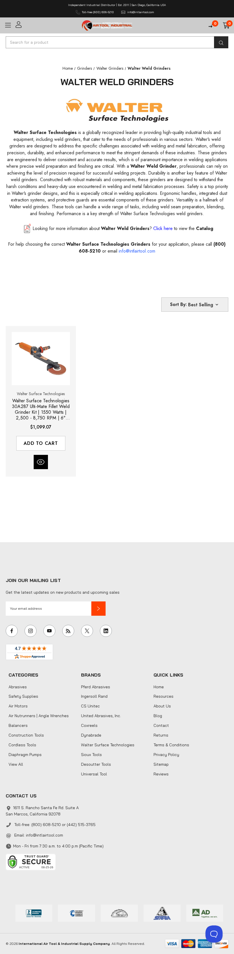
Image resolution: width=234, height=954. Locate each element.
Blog (158, 715)
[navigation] (67, 68)
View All (16, 764)
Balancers (18, 725)
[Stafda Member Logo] (162, 912)
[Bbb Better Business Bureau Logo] (34, 912)
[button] (98, 608)
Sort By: (178, 304)
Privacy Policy (166, 754)
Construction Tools (26, 735)
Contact (161, 725)
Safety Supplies (23, 696)
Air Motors (18, 706)
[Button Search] (221, 42)
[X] (87, 631)
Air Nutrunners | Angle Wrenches (39, 715)
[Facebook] (12, 631)
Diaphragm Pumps (25, 754)
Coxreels (89, 725)
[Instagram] (31, 631)
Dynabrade (91, 735)
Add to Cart (41, 443)
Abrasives (18, 686)
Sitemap (161, 764)
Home (159, 686)
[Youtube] (49, 631)
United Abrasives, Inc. (101, 715)
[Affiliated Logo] (204, 912)
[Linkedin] (106, 631)
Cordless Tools (22, 744)
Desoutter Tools (96, 764)
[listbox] (203, 304)
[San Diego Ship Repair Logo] (119, 912)
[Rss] (68, 631)
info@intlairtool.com (44, 835)
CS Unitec (90, 706)
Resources (164, 696)
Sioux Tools (91, 754)
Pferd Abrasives (95, 686)
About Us (162, 706)
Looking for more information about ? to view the (123, 228)
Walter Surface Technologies (107, 744)
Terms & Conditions (171, 744)
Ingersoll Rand (94, 696)
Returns (161, 735)
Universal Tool (94, 774)
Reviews (161, 774)
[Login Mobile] (46, 24)
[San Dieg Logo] (76, 912)
